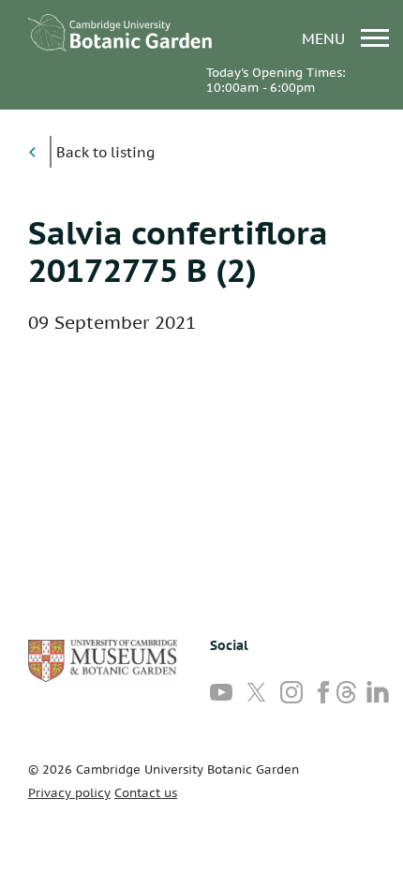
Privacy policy (69, 793)
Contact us (145, 793)
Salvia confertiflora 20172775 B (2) (178, 251)
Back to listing (105, 152)
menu (326, 38)
